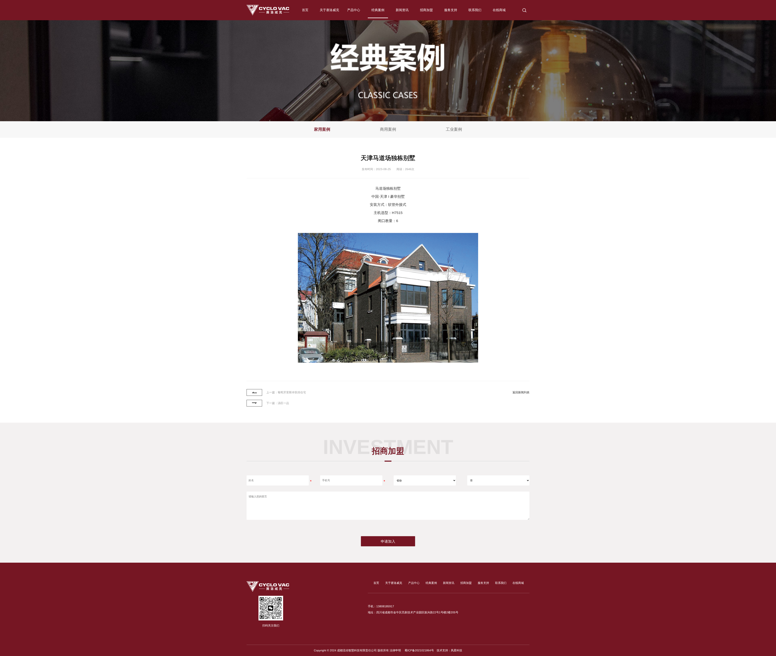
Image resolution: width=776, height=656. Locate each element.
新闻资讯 (402, 10)
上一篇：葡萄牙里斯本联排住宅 (286, 392)
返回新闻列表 (520, 392)
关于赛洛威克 (329, 10)
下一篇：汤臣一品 (277, 403)
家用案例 (322, 129)
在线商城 (499, 10)
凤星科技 (456, 650)
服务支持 (450, 10)
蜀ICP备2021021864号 (419, 650)
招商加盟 (426, 10)
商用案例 (388, 129)
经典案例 (377, 10)
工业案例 (454, 129)
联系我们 (474, 10)
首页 (305, 10)
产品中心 (353, 10)
